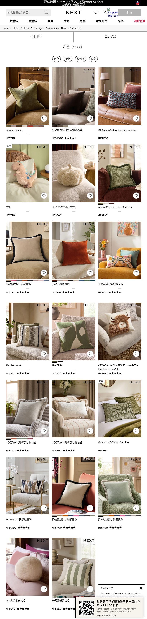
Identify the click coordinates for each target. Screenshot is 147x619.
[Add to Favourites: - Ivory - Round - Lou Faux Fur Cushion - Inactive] (44, 589)
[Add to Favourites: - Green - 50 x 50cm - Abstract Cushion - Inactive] (90, 354)
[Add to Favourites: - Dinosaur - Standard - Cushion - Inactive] (44, 196)
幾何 (67, 58)
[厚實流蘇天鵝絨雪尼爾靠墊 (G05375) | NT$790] (73, 408)
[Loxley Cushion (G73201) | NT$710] (27, 96)
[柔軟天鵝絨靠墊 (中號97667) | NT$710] (73, 250)
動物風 (80, 58)
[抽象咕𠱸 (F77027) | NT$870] (73, 331)
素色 (56, 58)
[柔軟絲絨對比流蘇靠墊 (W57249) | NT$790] (27, 250)
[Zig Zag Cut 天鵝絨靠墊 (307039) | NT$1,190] (27, 485)
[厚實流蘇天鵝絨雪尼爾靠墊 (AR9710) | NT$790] (27, 408)
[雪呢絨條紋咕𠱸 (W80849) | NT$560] (73, 567)
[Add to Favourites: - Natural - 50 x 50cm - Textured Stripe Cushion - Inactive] (44, 354)
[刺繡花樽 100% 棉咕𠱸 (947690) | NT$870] (119, 250)
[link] (105, 12)
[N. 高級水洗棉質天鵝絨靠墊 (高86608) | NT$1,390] (73, 96)
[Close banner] (138, 600)
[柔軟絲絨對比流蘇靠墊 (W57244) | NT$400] (119, 485)
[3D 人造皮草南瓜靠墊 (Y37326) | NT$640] (73, 173)
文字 (93, 58)
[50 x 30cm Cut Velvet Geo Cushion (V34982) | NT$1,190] (119, 96)
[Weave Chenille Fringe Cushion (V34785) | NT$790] (119, 173)
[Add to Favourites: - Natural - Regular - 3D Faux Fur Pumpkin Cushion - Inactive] (90, 196)
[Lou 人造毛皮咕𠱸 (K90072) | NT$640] (27, 567)
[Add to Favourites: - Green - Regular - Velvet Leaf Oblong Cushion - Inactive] (136, 431)
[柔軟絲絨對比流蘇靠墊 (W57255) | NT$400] (73, 485)
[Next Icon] (73, 12)
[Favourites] (96, 12)
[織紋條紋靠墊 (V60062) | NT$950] (27, 331)
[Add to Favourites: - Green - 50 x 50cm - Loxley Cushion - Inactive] (44, 118)
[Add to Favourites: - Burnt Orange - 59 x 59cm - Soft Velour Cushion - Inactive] (90, 273)
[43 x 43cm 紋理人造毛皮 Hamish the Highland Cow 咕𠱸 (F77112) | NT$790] (119, 331)
